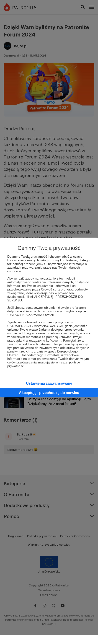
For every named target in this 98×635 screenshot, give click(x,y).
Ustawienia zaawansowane (49, 383)
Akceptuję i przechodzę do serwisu (49, 393)
